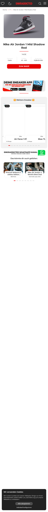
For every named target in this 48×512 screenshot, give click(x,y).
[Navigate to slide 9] (30, 145)
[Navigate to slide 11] (36, 145)
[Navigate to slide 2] (12, 145)
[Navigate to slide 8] (28, 145)
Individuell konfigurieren (24, 507)
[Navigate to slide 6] (22, 145)
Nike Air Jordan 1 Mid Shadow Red (24, 10)
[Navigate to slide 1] (9, 145)
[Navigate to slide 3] (14, 145)
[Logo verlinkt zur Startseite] (24, 3)
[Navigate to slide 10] (33, 145)
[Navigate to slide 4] (17, 145)
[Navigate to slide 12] (38, 145)
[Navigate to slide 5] (20, 145)
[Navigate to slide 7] (25, 145)
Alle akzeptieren (24, 504)
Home (5, 10)
